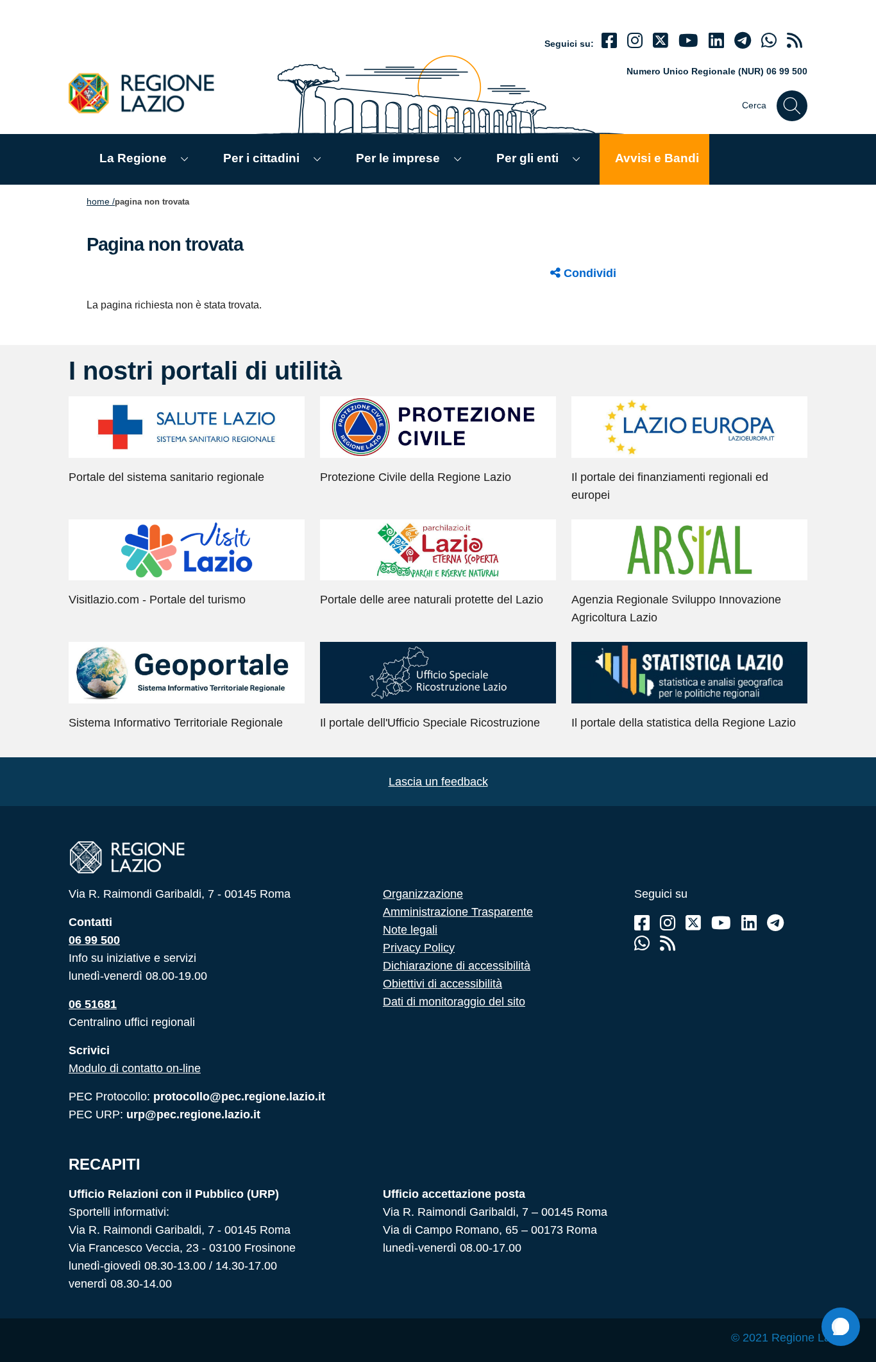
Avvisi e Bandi (657, 158)
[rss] (794, 41)
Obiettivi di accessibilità (442, 983)
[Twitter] (660, 41)
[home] (149, 92)
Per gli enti (527, 158)
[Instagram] (635, 41)
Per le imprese (398, 158)
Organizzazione (423, 893)
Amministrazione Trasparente (458, 911)
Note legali (410, 929)
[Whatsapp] (769, 41)
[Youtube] (688, 41)
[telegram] (742, 41)
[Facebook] (609, 41)
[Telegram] (775, 923)
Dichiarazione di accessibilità (456, 965)
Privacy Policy (419, 947)
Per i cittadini (261, 158)
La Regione (133, 158)
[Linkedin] (716, 41)
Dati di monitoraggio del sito (454, 1001)
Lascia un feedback (438, 781)
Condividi (588, 273)
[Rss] (667, 944)
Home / (101, 201)
